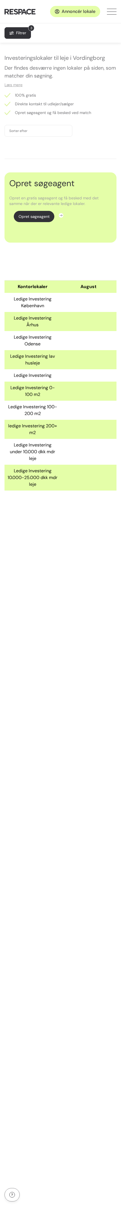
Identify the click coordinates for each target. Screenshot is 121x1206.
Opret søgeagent (34, 216)
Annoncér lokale (78, 11)
